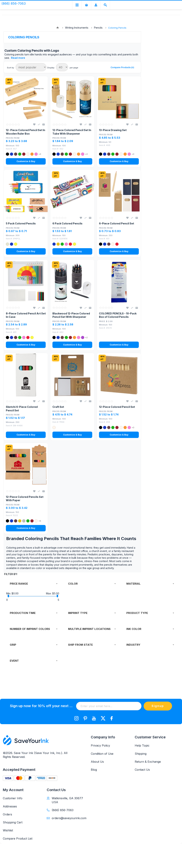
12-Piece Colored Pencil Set (117, 406)
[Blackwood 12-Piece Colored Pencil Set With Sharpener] (72, 282)
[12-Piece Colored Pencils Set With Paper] (26, 465)
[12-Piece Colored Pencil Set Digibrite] (119, 375)
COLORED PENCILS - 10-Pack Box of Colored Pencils (117, 315)
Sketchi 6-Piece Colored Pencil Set (22, 408)
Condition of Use (102, 753)
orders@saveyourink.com (68, 818)
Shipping (140, 753)
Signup (158, 706)
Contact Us (142, 769)
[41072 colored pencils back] (119, 282)
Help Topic (142, 745)
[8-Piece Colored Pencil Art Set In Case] (26, 282)
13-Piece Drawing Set (113, 130)
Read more (18, 57)
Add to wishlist (34, 124)
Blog (94, 769)
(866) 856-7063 (62, 810)
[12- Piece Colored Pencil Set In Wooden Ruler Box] (26, 98)
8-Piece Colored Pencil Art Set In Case (26, 315)
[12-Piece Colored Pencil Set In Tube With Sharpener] (72, 98)
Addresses (10, 806)
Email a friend (43, 124)
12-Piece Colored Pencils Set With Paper (24, 498)
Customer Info (12, 798)
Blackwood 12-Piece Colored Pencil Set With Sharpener (71, 315)
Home (57, 28)
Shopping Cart (12, 822)
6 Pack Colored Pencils (67, 223)
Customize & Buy (26, 161)
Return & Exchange (148, 761)
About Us (97, 761)
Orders (7, 814)
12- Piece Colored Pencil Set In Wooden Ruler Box (25, 132)
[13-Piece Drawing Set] (119, 98)
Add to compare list (39, 124)
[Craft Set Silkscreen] (72, 375)
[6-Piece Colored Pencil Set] (119, 192)
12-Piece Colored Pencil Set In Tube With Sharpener (71, 132)
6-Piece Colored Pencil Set (116, 223)
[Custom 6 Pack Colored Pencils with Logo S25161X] (72, 192)
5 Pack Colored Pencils (21, 223)
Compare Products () (122, 67)
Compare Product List (17, 838)
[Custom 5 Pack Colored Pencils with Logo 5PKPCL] (26, 192)
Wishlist (8, 830)
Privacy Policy (100, 745)
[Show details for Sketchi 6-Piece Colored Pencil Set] (26, 375)
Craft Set (58, 406)
